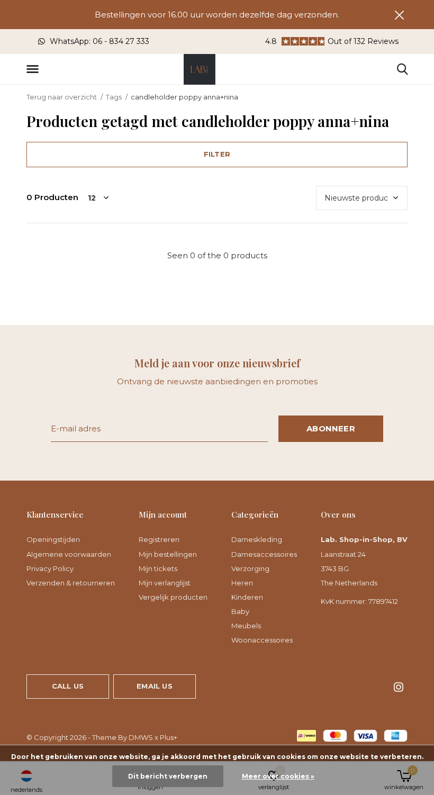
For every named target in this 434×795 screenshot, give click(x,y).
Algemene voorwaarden (68, 554)
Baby (240, 611)
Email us (154, 686)
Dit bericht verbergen (167, 776)
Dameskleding (256, 539)
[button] (34, 69)
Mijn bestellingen (168, 554)
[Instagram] (398, 687)
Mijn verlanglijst (165, 583)
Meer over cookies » (278, 776)
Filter (217, 154)
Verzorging (250, 568)
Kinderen (247, 597)
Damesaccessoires (264, 554)
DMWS (141, 737)
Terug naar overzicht (61, 97)
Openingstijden (53, 539)
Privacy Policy (50, 568)
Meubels (246, 625)
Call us (68, 686)
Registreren (159, 539)
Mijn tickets (158, 568)
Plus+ (168, 737)
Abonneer (330, 428)
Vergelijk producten (173, 597)
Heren (242, 583)
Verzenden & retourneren (70, 583)
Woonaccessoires (262, 640)
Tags (114, 97)
